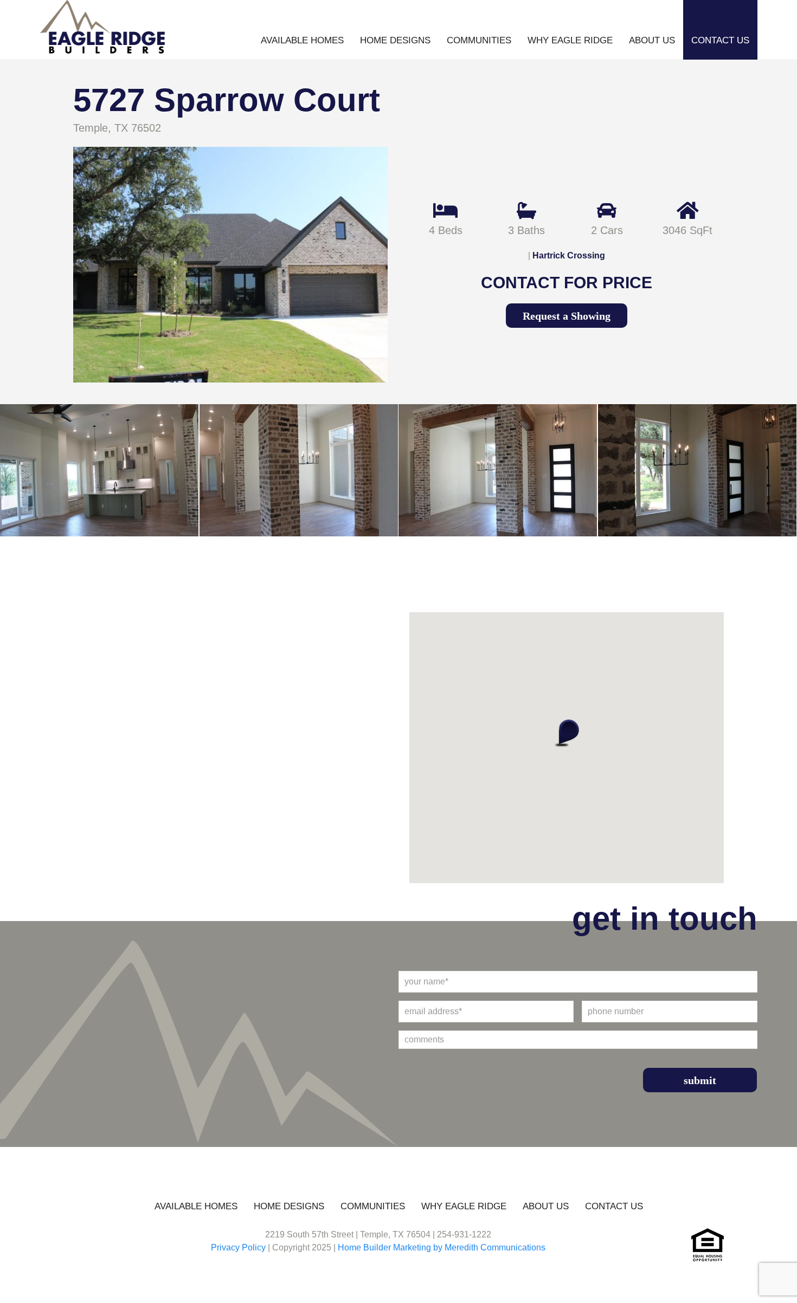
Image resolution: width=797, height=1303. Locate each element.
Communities (479, 40)
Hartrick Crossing (568, 255)
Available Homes (302, 40)
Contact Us (720, 40)
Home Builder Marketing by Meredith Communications (441, 1247)
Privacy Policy (238, 1247)
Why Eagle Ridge (570, 40)
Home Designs (395, 40)
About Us (652, 40)
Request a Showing (566, 316)
